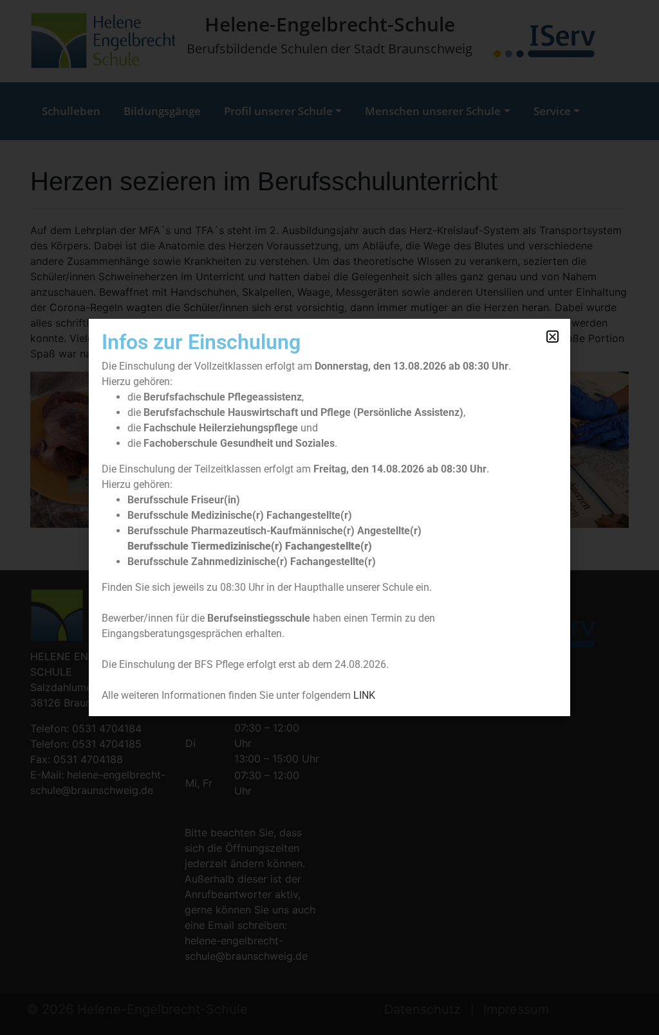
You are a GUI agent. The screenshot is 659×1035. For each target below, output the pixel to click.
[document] (329, 517)
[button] (552, 336)
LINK (364, 695)
